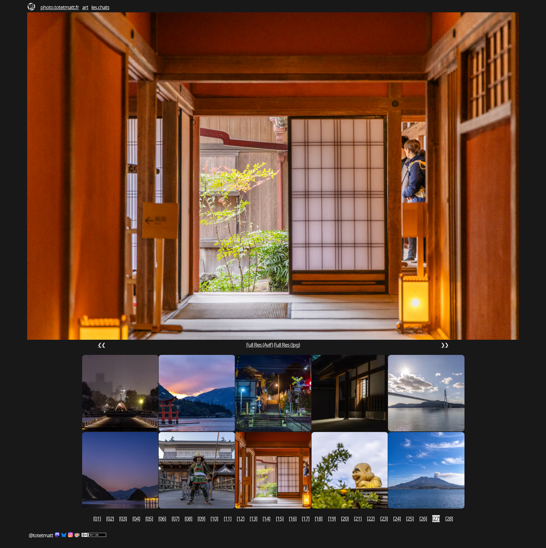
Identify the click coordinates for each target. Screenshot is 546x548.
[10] (214, 518)
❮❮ (101, 344)
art (85, 7)
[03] (123, 518)
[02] (110, 518)
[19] (332, 518)
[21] (357, 518)
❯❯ (444, 344)
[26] (423, 518)
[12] (240, 518)
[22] (370, 518)
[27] (436, 518)
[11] (227, 518)
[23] (384, 518)
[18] (318, 518)
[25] (410, 518)
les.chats (100, 7)
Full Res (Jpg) (287, 344)
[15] (279, 518)
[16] (292, 518)
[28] (449, 518)
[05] (149, 518)
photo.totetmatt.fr (59, 7)
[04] (136, 518)
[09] (201, 518)
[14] (266, 518)
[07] (175, 518)
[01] (97, 518)
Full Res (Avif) (259, 344)
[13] (253, 518)
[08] (188, 518)
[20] (345, 518)
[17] (305, 518)
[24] (397, 518)
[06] (162, 518)
